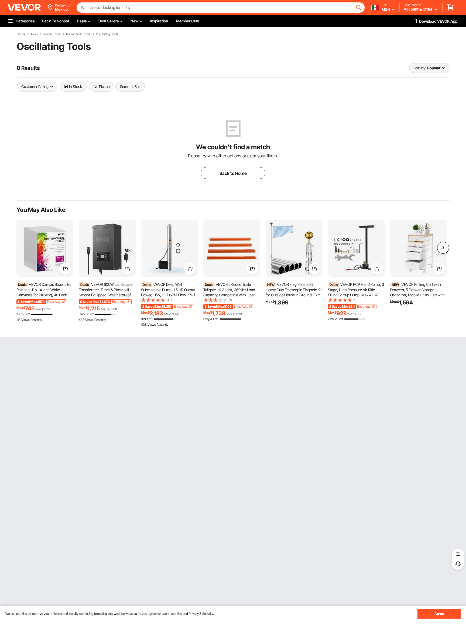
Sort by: (420, 68)
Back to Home (233, 173)
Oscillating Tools (107, 34)
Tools (34, 34)
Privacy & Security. (201, 614)
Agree (439, 614)
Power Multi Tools (78, 34)
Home (21, 34)
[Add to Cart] (65, 269)
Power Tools (52, 34)
